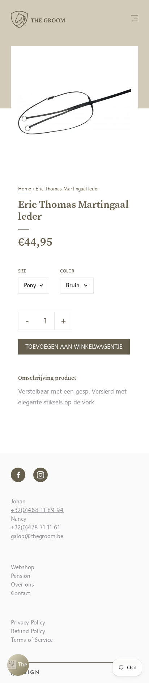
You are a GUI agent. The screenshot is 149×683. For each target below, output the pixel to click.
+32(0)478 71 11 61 (35, 527)
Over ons (22, 584)
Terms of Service (32, 639)
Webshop (22, 567)
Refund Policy (28, 631)
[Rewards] (18, 665)
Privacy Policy (28, 622)
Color (67, 271)
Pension (20, 575)
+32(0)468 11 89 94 (37, 510)
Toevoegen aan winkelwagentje (74, 346)
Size (22, 271)
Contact (20, 593)
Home (24, 188)
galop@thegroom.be (37, 536)
